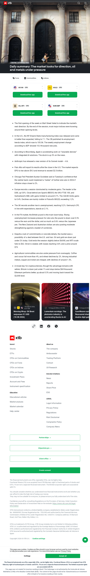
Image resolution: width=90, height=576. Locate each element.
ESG (48, 392)
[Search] (79, 3)
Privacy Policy (52, 408)
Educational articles (18, 397)
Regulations (51, 412)
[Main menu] (85, 3)
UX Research (51, 367)
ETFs (12, 353)
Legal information (54, 403)
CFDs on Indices (16, 367)
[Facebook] (49, 326)
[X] (56, 326)
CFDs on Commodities (19, 358)
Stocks (13, 348)
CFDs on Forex (16, 363)
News (48, 378)
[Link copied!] (34, 326)
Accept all (63, 556)
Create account (45, 470)
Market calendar (16, 406)
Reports (49, 383)
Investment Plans (17, 377)
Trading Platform (53, 358)
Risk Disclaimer (52, 417)
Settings (27, 556)
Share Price (51, 387)
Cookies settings (38, 538)
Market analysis (16, 401)
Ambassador (51, 353)
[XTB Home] (7, 3)
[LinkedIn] (41, 326)
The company (52, 348)
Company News (53, 426)
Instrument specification (20, 386)
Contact (49, 363)
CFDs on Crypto (16, 372)
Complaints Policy (54, 422)
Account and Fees (17, 381)
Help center (14, 411)
